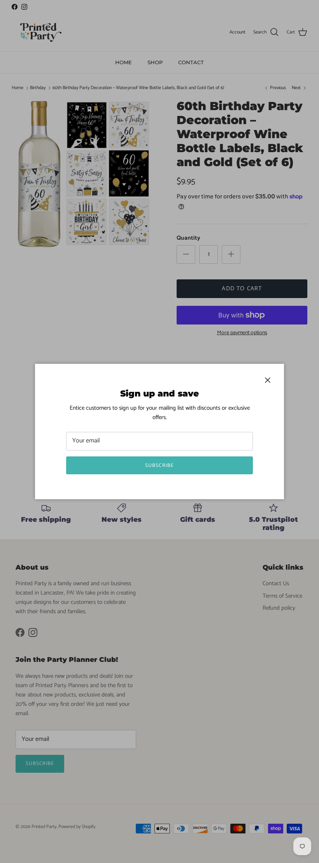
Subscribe (159, 465)
